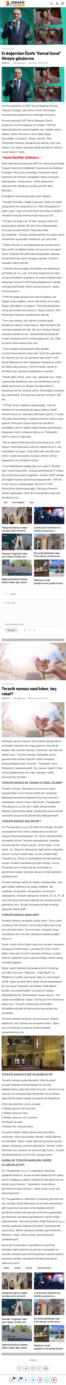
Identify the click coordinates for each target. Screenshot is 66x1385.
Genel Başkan (18, 502)
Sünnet (17, 1268)
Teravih (29, 1268)
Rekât (6, 1268)
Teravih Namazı (44, 1268)
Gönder (11, 630)
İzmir (31, 502)
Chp (5, 502)
